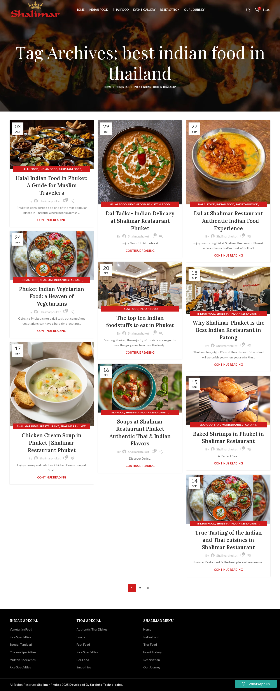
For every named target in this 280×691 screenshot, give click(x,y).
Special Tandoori (21, 644)
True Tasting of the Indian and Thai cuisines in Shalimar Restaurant (228, 540)
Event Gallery (152, 652)
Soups (81, 637)
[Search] (248, 9)
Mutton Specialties (23, 660)
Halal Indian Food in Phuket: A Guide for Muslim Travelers (52, 185)
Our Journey (151, 667)
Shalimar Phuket (73, 426)
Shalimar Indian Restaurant (61, 280)
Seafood (117, 412)
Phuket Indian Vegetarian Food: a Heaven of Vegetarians (51, 296)
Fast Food (83, 644)
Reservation (151, 660)
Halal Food (29, 169)
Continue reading (51, 220)
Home (107, 86)
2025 (53, 684)
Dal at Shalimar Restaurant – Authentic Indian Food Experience (228, 221)
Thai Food (150, 644)
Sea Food (83, 660)
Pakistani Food (70, 169)
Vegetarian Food (21, 629)
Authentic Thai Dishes (92, 629)
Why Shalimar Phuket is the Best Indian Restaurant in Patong (228, 330)
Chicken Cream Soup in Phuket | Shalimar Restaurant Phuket (52, 443)
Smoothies (84, 667)
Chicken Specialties (23, 652)
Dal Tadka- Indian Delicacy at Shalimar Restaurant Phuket (140, 221)
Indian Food (49, 169)
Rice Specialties (20, 637)
